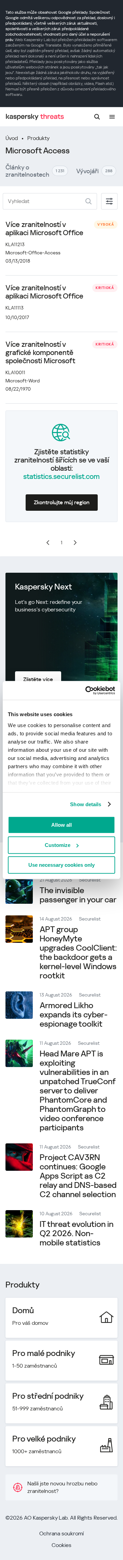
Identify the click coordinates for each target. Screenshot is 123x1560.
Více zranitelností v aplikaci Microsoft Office (44, 228)
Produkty (38, 138)
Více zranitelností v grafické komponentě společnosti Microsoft (40, 352)
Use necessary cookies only (61, 865)
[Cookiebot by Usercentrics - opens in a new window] (86, 690)
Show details (85, 804)
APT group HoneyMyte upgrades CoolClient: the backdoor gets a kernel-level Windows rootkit (78, 952)
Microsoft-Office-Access (32, 252)
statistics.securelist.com (61, 476)
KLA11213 (15, 244)
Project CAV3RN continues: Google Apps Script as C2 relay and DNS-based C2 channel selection (78, 1176)
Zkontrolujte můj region (62, 502)
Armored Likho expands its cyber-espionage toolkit (74, 1015)
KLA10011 (15, 372)
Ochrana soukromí (61, 1533)
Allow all (61, 825)
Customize (57, 845)
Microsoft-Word (22, 380)
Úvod (11, 138)
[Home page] (34, 117)
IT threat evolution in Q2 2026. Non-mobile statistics (76, 1233)
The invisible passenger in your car (78, 895)
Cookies (61, 1545)
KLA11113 (14, 307)
